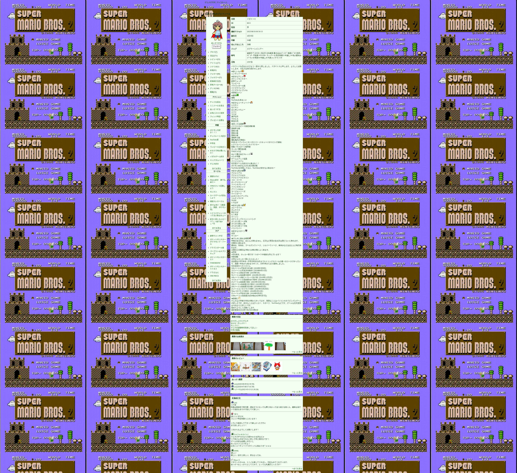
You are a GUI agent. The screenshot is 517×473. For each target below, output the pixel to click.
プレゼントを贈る (217, 120)
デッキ (212, 88)
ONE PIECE (214, 276)
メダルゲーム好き (217, 156)
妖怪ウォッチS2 (216, 236)
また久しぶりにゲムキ (239, 321)
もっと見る (298, 352)
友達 (212, 70)
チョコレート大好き (218, 136)
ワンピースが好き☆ (218, 147)
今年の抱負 (235, 330)
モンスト (213, 192)
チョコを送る (215, 102)
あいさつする (216, 43)
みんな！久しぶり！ (239, 323)
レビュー (213, 59)
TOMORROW (215, 263)
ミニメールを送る (217, 106)
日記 (212, 56)
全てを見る (216, 168)
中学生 (212, 143)
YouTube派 (214, 140)
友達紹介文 (214, 81)
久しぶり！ (235, 325)
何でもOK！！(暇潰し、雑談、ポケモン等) (218, 207)
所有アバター (215, 85)
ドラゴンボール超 (217, 248)
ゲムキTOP (210, 2)
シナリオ (213, 67)
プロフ (212, 52)
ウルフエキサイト (241, 434)
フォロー (213, 74)
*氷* (235, 414)
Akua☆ (236, 460)
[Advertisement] (258, 7)
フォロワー (214, 77)
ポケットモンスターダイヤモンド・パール (218, 242)
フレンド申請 (215, 117)
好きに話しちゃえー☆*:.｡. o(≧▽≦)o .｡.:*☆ (218, 221)
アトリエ (213, 63)
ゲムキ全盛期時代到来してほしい (244, 328)
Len (235, 384)
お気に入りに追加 (217, 113)
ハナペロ (237, 389)
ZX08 (236, 451)
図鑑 (212, 92)
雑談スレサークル (217, 201)
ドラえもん (214, 272)
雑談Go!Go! (214, 176)
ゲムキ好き (214, 164)
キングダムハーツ (217, 160)
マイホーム (222, 2)
